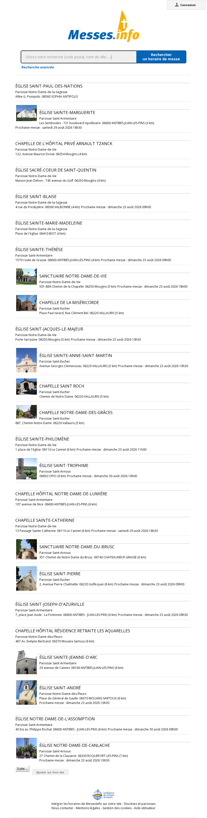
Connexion (188, 5)
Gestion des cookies (117, 808)
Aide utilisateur (145, 808)
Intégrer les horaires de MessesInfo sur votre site (86, 804)
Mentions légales (88, 808)
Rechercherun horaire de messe (161, 56)
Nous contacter (62, 808)
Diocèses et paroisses (140, 804)
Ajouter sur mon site (50, 772)
